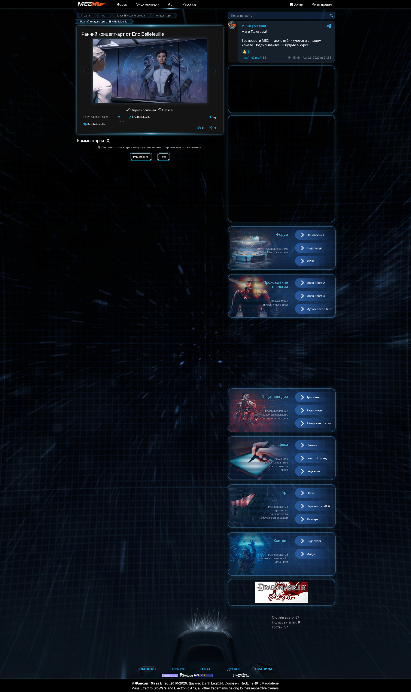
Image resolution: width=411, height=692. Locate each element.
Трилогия (313, 397)
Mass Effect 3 (316, 296)
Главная (147, 669)
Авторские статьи (319, 423)
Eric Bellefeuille (141, 117)
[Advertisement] (281, 353)
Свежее (312, 445)
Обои (310, 493)
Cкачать (167, 110)
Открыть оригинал (143, 110)
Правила (264, 669)
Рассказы (189, 4)
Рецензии (313, 471)
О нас (205, 669)
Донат (233, 669)
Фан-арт (312, 519)
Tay (214, 117)
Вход (164, 157)
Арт (171, 4)
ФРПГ (311, 261)
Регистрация (322, 4)
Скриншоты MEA (318, 506)
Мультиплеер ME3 (319, 309)
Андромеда (315, 248)
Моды (311, 554)
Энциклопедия (147, 4)
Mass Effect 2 (316, 283)
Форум (122, 4)
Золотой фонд (317, 458)
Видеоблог (314, 541)
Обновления (315, 235)
